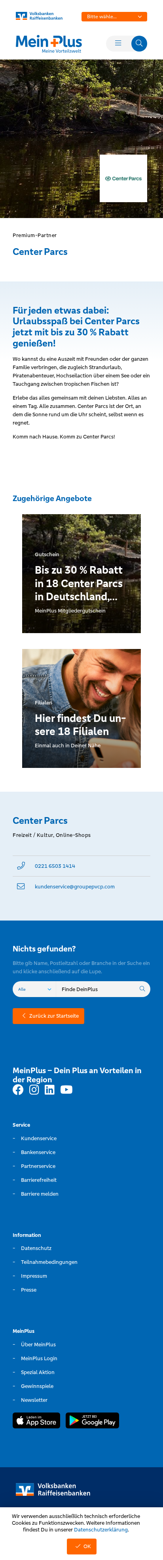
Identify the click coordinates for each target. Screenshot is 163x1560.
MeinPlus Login (39, 1358)
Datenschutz (36, 1248)
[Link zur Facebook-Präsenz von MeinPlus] (18, 1090)
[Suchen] (142, 989)
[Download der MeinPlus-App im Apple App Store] (36, 1422)
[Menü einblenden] (118, 44)
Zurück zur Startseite (54, 1016)
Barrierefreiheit (39, 1180)
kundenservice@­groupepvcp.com (75, 886)
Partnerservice (38, 1166)
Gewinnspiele (37, 1386)
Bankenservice (38, 1152)
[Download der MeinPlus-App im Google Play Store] (92, 1422)
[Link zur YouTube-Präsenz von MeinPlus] (66, 1090)
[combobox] (114, 16)
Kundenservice (39, 1138)
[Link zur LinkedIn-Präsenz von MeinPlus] (50, 1090)
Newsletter (34, 1400)
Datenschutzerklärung (101, 1529)
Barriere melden (40, 1194)
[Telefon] (21, 866)
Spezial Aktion (38, 1372)
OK (87, 1546)
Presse (28, 1289)
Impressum (34, 1276)
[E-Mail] (21, 886)
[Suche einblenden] (139, 44)
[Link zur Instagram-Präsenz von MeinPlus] (34, 1090)
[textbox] (114, 16)
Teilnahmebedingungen (49, 1262)
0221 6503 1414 (55, 866)
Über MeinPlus (38, 1344)
